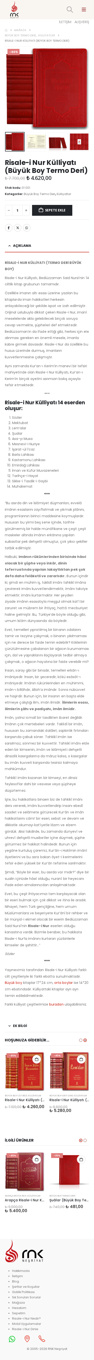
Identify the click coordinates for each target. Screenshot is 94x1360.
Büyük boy (13, 982)
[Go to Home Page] (6, 30)
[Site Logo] (14, 9)
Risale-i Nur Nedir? (26, 1318)
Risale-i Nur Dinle (25, 1329)
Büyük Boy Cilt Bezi (16, 1095)
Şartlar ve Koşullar (26, 1287)
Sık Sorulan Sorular (26, 1297)
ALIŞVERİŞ (81, 22)
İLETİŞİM (65, 22)
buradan (56, 1004)
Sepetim (18, 1313)
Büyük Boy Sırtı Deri (61, 1095)
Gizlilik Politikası (23, 1292)
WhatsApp (27, 228)
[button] (70, 10)
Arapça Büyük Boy (15, 1195)
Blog (15, 1281)
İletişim (17, 1276)
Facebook (9, 228)
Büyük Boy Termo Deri (39, 194)
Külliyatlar (64, 194)
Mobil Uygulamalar (26, 1324)
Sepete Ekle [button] (36, 1059)
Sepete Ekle (55, 210)
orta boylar (63, 982)
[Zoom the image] (24, 1241)
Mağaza (18, 1303)
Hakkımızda (21, 1271)
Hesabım (19, 1308)
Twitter (17, 228)
